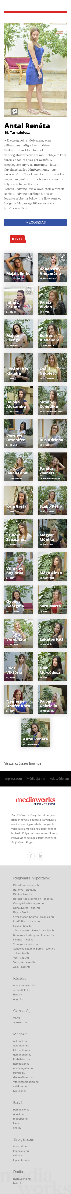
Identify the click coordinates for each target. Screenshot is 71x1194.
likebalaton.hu (21, 1059)
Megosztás (36, 222)
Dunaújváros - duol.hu (26, 907)
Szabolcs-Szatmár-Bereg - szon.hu (34, 948)
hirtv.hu (17, 994)
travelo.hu (19, 1072)
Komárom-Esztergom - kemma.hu (33, 934)
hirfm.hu (18, 1183)
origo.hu (18, 999)
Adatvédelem (59, 778)
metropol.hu (20, 1118)
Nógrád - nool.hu (23, 939)
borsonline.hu (21, 1109)
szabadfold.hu (21, 989)
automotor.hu (21, 1045)
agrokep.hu (20, 1022)
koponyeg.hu (21, 1150)
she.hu (17, 1127)
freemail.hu (20, 1146)
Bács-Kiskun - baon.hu (26, 885)
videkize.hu (20, 1086)
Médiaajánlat (36, 778)
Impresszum (13, 778)
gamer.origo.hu (22, 1054)
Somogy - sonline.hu (25, 944)
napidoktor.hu (21, 1063)
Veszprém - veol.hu (24, 962)
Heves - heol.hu (22, 925)
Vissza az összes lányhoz (22, 763)
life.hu (16, 1123)
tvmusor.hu (20, 1090)
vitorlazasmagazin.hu (26, 1081)
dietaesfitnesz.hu (23, 1077)
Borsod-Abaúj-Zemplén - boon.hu (33, 898)
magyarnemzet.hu (24, 985)
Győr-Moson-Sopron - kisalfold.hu (33, 916)
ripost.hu (18, 1114)
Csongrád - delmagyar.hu (28, 903)
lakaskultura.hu (22, 1050)
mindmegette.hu (23, 1068)
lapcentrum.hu (21, 1160)
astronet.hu (20, 1040)
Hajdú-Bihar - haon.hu (26, 921)
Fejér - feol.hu (21, 912)
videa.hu (18, 1155)
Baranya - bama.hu (24, 889)
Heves (17, 239)
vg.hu (16, 1017)
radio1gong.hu (22, 1178)
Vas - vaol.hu (21, 957)
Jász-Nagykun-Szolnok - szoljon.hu (34, 930)
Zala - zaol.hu (21, 966)
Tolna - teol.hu (21, 953)
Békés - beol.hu (22, 894)
